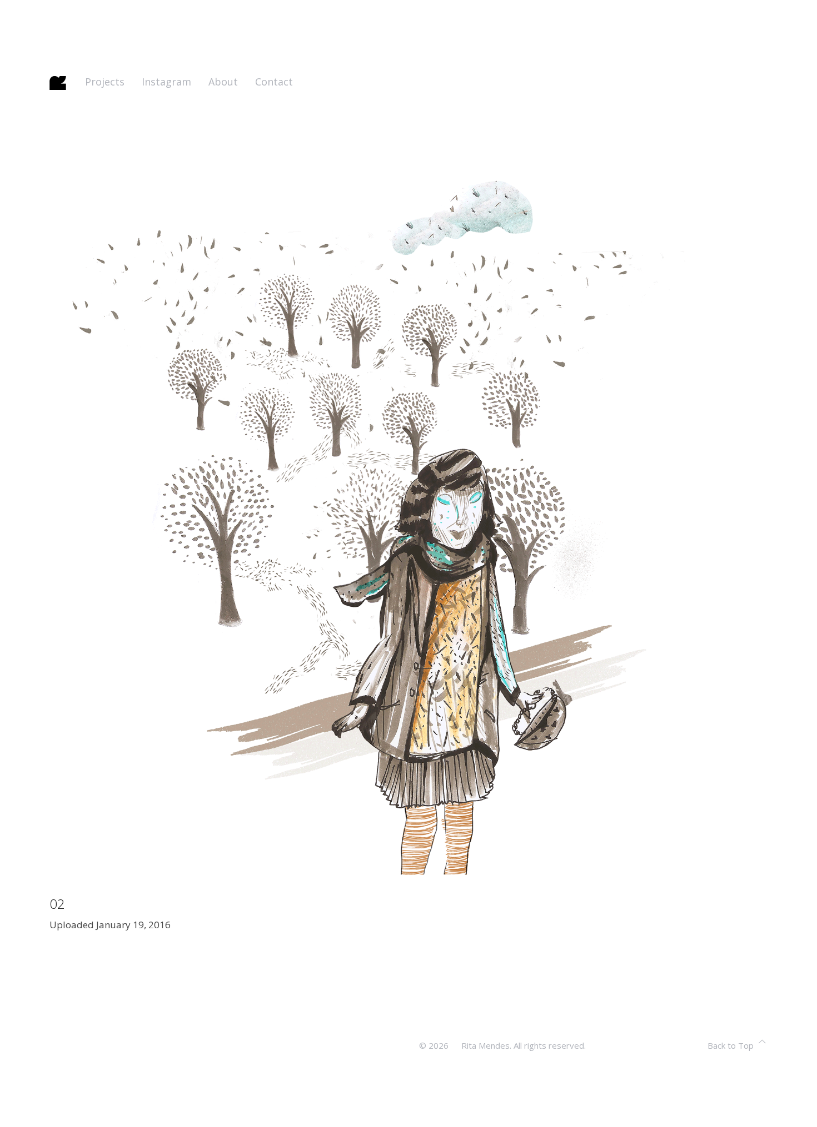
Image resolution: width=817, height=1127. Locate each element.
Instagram (166, 81)
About (223, 81)
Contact (274, 81)
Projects (104, 81)
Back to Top (731, 1045)
